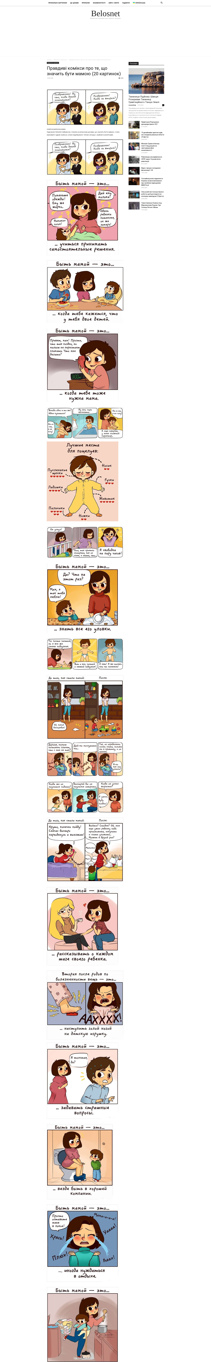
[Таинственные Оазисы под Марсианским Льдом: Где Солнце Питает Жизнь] (134, 206)
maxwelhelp (132, 105)
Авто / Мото (114, 3)
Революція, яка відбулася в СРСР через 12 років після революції (151, 159)
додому (49, 60)
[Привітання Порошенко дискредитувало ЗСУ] (134, 125)
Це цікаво (74, 3)
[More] (69, 83)
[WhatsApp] (64, 83)
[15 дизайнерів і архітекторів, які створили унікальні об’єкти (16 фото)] (134, 135)
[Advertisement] (105, 39)
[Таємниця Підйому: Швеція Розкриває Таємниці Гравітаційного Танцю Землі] (146, 81)
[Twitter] (54, 83)
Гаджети (126, 3)
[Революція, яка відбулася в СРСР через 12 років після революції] (134, 160)
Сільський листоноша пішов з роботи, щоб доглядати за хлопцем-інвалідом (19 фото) (152, 194)
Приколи (86, 3)
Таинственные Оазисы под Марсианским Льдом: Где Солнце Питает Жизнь (151, 205)
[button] (161, 3)
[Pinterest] (59, 83)
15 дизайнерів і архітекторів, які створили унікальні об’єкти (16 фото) (152, 135)
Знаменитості (99, 3)
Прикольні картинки (57, 3)
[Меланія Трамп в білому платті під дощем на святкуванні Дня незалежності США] (134, 146)
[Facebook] (49, 83)
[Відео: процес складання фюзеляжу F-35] (134, 171)
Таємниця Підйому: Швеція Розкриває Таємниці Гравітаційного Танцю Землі (144, 99)
